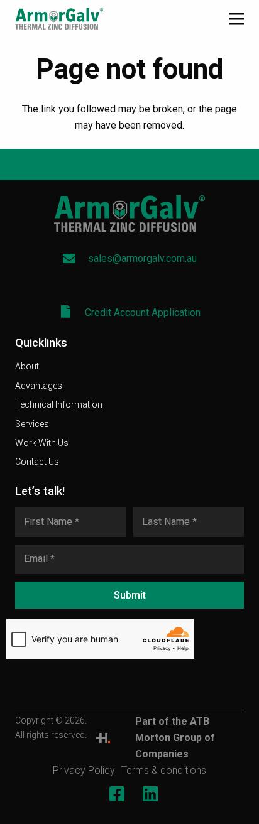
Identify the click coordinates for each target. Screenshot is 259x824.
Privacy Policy (84, 770)
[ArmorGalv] (59, 19)
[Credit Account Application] (72, 313)
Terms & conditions (163, 770)
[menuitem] (27, 366)
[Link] (103, 738)
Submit (130, 595)
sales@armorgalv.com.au (142, 258)
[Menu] (236, 19)
